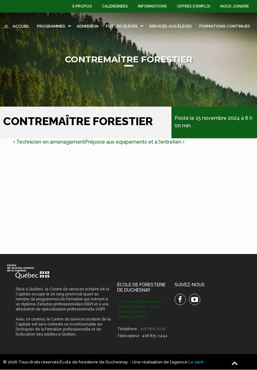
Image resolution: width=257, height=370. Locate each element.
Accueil (21, 26)
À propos (82, 6)
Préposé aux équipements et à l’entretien (134, 142)
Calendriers (115, 6)
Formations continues (224, 26)
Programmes (51, 26)
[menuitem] (82, 6)
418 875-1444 (154, 336)
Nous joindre (234, 6)
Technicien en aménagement (50, 142)
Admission (87, 26)
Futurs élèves (122, 26)
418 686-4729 (152, 329)
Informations (152, 6)
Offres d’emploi (193, 6)
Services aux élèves (170, 26)
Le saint (195, 362)
